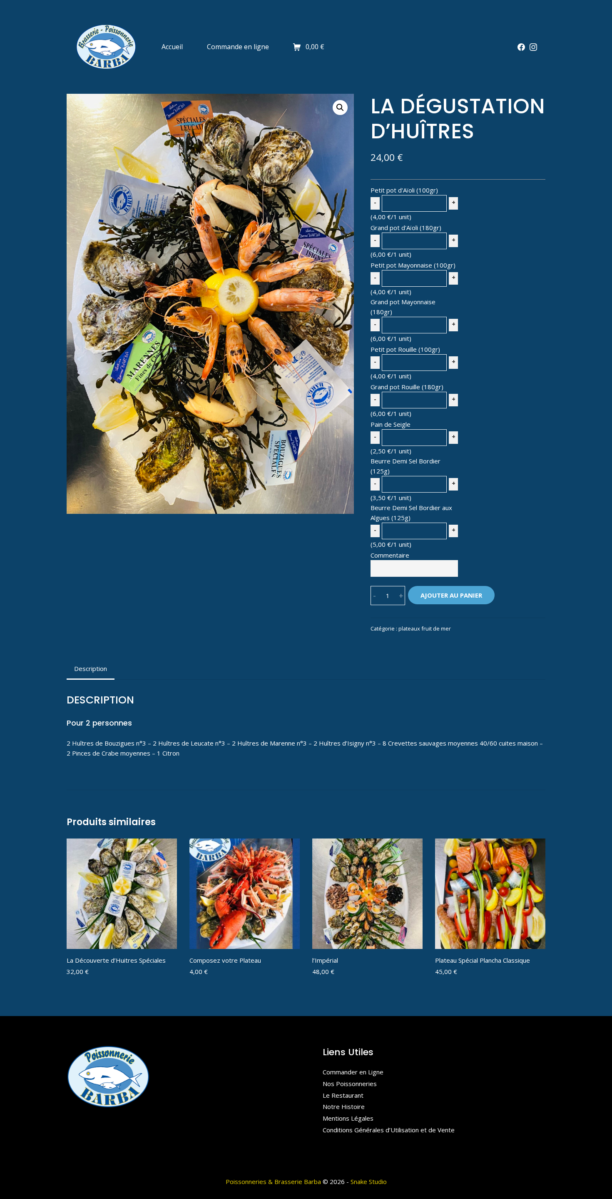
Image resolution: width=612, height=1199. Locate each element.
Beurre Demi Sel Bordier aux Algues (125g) (411, 512)
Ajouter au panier (451, 595)
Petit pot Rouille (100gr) (405, 349)
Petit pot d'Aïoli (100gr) (404, 190)
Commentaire (390, 555)
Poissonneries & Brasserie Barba (273, 1181)
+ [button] (401, 596)
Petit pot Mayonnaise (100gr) (413, 265)
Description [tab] (90, 668)
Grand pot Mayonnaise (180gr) (403, 307)
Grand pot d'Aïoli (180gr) (406, 227)
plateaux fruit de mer (424, 628)
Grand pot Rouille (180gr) (407, 387)
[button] (340, 107)
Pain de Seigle (390, 424)
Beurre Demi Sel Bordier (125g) (405, 466)
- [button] (374, 596)
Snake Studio (369, 1181)
